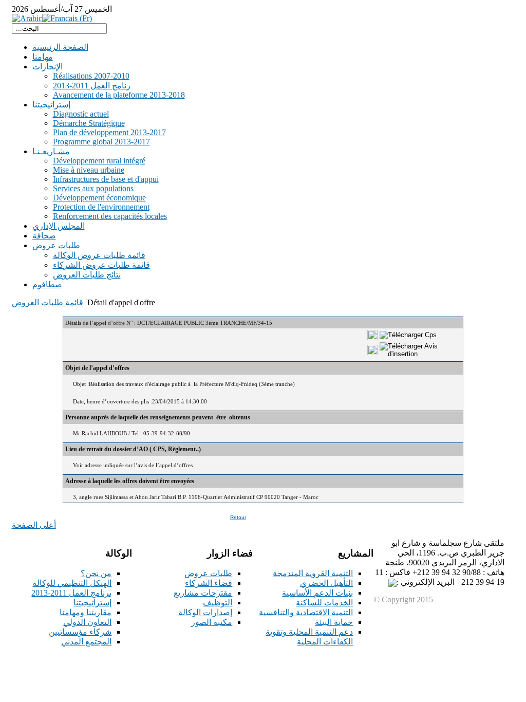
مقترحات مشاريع (203, 592)
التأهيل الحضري (326, 583)
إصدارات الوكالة (205, 612)
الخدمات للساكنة (324, 602)
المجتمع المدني (86, 641)
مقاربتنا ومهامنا (85, 612)
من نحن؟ (96, 573)
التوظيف (217, 602)
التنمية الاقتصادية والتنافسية (306, 612)
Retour (238, 517)
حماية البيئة (334, 622)
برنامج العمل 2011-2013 (71, 592)
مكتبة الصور (211, 622)
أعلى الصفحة (34, 525)
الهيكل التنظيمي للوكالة (71, 583)
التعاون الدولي (87, 622)
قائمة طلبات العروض (47, 302)
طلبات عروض (208, 573)
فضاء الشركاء (208, 583)
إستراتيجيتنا (92, 602)
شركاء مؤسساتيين (80, 631)
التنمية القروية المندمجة (313, 573)
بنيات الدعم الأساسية (317, 592)
